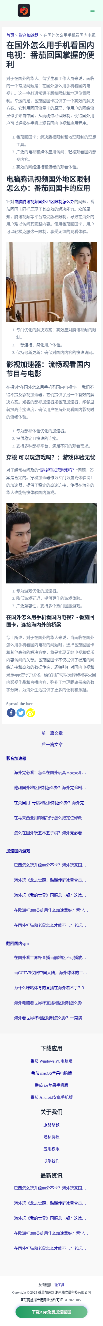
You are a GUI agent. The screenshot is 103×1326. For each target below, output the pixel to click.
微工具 (59, 1285)
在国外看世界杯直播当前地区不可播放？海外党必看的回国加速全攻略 (51, 957)
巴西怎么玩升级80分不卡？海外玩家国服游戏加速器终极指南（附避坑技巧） (51, 865)
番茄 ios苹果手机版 (51, 1085)
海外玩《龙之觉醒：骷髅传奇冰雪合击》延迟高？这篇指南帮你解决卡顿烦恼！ (51, 880)
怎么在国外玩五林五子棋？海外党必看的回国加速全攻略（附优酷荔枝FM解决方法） (51, 833)
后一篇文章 (52, 745)
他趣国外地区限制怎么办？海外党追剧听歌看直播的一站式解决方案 (51, 788)
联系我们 (52, 1161)
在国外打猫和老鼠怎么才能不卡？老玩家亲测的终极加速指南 (51, 925)
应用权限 (52, 1149)
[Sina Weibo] (30, 712)
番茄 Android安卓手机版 (51, 1097)
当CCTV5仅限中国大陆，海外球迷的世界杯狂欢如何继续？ (51, 973)
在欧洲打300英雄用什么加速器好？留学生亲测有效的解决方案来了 (51, 910)
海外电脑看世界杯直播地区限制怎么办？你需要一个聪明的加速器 (51, 1003)
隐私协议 (52, 1137)
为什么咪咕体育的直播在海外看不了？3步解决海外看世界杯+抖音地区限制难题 (51, 988)
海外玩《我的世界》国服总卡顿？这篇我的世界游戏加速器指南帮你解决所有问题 (51, 895)
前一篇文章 (52, 733)
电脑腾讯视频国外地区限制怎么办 (44, 202)
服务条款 (52, 1125)
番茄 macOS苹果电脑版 (51, 1073)
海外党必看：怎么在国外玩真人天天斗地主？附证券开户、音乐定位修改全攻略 (51, 772)
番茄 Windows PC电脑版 (51, 1061)
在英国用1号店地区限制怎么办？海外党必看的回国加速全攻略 (51, 803)
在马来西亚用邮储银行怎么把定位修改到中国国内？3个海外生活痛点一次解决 (51, 818)
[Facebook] (11, 712)
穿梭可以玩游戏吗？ (58, 470)
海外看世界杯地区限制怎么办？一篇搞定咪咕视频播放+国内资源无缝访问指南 (51, 1018)
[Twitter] (20, 712)
